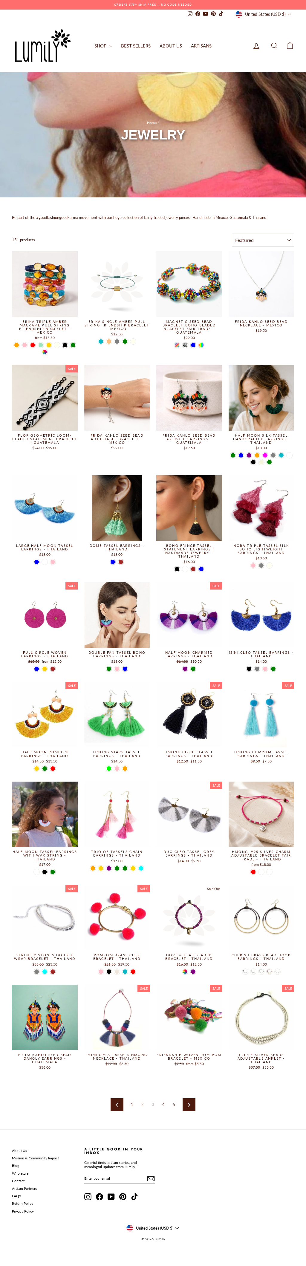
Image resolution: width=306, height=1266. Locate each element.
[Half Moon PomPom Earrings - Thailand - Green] (45, 768)
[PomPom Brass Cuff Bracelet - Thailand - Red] (133, 972)
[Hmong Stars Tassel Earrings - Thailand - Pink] (117, 768)
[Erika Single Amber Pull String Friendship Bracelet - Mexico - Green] (125, 341)
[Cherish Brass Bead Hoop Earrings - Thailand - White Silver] (253, 972)
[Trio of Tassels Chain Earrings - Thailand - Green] (125, 868)
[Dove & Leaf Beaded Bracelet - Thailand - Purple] (193, 972)
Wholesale (20, 1173)
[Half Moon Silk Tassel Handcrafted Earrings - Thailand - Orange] (257, 455)
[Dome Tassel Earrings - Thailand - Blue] (113, 562)
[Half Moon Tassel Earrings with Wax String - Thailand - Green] (53, 872)
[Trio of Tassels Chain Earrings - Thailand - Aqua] (141, 868)
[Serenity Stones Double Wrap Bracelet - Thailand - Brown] (53, 972)
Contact (18, 1180)
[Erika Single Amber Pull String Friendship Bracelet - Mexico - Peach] (109, 341)
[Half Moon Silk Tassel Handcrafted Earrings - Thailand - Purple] (249, 455)
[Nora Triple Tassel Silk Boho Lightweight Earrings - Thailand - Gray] (261, 565)
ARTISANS (201, 45)
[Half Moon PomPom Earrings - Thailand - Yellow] (36, 768)
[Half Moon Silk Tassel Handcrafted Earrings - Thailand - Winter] (289, 455)
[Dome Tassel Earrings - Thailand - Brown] (121, 562)
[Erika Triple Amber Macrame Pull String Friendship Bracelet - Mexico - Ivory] (57, 345)
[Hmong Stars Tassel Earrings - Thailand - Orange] (125, 768)
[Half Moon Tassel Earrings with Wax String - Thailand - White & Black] (45, 872)
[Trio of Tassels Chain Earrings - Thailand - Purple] (109, 868)
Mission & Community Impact (35, 1158)
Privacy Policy (23, 1211)
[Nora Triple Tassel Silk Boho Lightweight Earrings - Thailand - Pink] (253, 565)
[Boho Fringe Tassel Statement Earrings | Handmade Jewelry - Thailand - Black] (177, 569)
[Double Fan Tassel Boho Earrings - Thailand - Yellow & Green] (109, 669)
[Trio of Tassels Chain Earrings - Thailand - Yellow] (101, 868)
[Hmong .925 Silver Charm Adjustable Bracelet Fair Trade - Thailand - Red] (253, 872)
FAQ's (16, 1196)
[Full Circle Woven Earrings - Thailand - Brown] (53, 669)
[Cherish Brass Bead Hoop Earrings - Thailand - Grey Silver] (245, 972)
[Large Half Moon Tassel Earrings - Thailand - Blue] (36, 562)
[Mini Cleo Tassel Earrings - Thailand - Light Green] (273, 669)
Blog (15, 1165)
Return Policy (22, 1203)
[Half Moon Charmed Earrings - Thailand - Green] (193, 669)
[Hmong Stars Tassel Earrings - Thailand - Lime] (109, 768)
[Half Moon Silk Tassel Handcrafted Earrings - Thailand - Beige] (261, 462)
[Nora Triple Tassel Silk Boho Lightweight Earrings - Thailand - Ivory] (269, 565)
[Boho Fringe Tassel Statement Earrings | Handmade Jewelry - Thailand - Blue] (201, 569)
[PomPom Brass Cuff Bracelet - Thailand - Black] (109, 972)
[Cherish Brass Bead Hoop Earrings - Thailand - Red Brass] (269, 972)
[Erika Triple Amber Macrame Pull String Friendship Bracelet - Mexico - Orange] (16, 345)
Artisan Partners (24, 1188)
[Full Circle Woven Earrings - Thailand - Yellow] (45, 669)
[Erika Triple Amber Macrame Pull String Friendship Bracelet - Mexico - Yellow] (49, 345)
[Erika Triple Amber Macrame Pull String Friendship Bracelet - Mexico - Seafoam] (41, 345)
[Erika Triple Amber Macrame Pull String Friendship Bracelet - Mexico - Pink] (24, 345)
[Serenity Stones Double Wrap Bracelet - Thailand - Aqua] (45, 972)
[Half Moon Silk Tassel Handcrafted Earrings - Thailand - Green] (233, 455)
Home (152, 122)
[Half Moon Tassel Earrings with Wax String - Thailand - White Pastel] (36, 872)
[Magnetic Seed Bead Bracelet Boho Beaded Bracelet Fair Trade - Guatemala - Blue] (193, 345)
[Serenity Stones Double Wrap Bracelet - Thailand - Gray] (36, 972)
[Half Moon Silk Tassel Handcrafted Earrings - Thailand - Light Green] (269, 462)
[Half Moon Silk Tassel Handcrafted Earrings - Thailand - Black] (253, 462)
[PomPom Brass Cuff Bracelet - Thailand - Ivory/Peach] (117, 972)
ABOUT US (171, 45)
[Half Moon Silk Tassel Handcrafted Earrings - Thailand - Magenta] (265, 455)
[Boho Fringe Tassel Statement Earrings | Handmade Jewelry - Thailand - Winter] (185, 569)
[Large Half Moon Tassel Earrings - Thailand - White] (45, 562)
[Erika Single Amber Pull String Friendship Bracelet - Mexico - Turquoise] (101, 341)
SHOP (101, 45)
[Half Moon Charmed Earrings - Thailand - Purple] (185, 669)
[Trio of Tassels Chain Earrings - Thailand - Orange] (93, 868)
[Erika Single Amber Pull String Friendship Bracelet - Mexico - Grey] (117, 341)
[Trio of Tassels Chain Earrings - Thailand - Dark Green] (117, 868)
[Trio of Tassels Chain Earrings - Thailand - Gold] (133, 868)
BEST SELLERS (136, 45)
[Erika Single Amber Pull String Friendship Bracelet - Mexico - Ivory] (133, 341)
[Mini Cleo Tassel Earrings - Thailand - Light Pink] (265, 669)
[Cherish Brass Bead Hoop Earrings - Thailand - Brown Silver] (261, 972)
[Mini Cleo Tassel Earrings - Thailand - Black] (249, 669)
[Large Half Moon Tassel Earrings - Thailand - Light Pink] (53, 562)
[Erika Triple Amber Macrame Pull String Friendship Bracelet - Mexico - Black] (65, 345)
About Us (19, 1150)
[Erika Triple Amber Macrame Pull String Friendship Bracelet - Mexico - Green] (73, 345)
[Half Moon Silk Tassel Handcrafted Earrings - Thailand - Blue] (241, 455)
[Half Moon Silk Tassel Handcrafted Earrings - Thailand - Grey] (273, 455)
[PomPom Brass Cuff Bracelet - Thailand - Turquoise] (125, 972)
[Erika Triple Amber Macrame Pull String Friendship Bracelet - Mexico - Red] (33, 345)
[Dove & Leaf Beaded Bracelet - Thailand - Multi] (185, 972)
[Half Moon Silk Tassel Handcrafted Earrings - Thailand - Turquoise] (281, 455)
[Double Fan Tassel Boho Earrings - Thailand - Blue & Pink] (117, 669)
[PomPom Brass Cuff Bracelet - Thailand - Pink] (101, 972)
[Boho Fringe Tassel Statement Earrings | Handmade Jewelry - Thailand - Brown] (193, 569)
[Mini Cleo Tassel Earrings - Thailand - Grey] (257, 669)
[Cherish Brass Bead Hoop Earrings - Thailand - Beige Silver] (277, 972)
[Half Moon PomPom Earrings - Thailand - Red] (53, 768)
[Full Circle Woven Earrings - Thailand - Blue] (36, 669)
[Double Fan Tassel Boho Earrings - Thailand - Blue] (125, 669)
